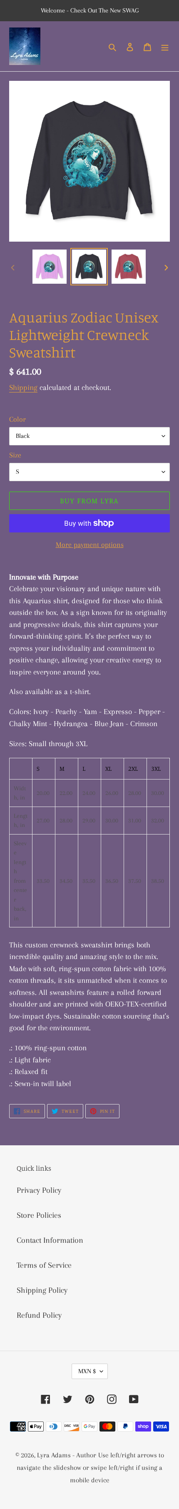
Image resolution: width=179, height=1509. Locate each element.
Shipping (23, 387)
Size (15, 455)
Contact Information (50, 1240)
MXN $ (87, 1371)
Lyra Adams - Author (66, 1455)
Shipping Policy (42, 1290)
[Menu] (165, 46)
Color (17, 419)
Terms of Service (44, 1265)
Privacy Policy (39, 1190)
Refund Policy (39, 1315)
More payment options (90, 544)
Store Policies (39, 1215)
